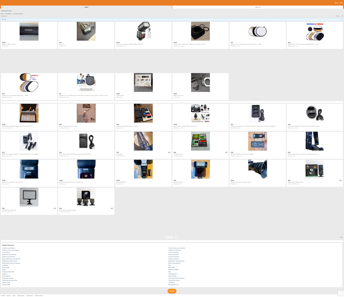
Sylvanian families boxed (176, 278)
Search (86, 7)
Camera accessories (8, 248)
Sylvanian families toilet (9, 280)
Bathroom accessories (9, 254)
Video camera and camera (10, 250)
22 (176, 237)
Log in (14, 295)
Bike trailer (171, 267)
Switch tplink (172, 276)
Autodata (5, 265)
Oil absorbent (172, 274)
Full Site (3, 295)
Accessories (6, 252)
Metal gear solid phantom (176, 261)
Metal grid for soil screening (11, 263)
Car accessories (173, 252)
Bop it (4, 269)
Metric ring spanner (174, 263)
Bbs (169, 265)
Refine (337, 16)
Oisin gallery (6, 276)
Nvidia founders (173, 269)
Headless (171, 282)
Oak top (4, 274)
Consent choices (39, 295)
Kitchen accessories (8, 256)
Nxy (169, 272)
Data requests (20, 295)
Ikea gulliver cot (173, 284)
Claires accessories (174, 250)
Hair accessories (173, 254)
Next (341, 237)
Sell (172, 291)
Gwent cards (6, 282)
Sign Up (336, 2)
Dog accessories (173, 256)
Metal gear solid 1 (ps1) (9, 261)
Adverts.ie (8, 3)
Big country (5, 267)
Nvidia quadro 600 (8, 272)
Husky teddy (6, 284)
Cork (7, 46)
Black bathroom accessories (11, 259)
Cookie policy (29, 295)
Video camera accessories (176, 248)
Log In (341, 2)
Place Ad (257, 7)
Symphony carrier (174, 280)
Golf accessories (173, 259)
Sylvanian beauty (7, 278)
